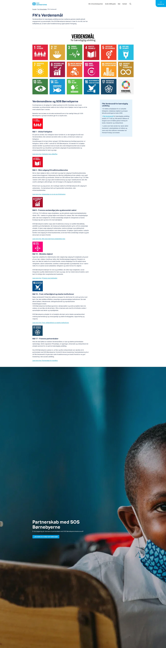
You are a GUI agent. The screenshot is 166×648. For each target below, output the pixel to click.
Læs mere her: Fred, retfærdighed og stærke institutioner (50, 323)
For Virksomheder (42, 9)
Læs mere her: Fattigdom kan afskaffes (44, 154)
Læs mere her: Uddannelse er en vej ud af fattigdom (48, 194)
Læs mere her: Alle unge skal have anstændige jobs (48, 239)
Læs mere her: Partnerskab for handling (45, 360)
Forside (34, 9)
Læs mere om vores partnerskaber (46, 536)
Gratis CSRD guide (110, 4)
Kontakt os (161, 4)
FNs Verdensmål (108, 116)
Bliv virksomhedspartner (96, 4)
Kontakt (124, 4)
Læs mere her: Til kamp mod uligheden (44, 278)
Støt (119, 4)
